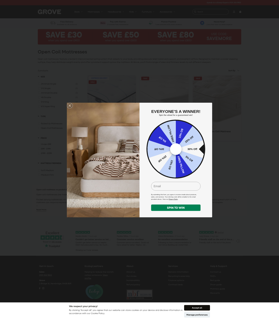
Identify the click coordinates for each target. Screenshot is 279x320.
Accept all (197, 307)
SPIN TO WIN (176, 208)
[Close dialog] (69, 105)
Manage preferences (197, 314)
